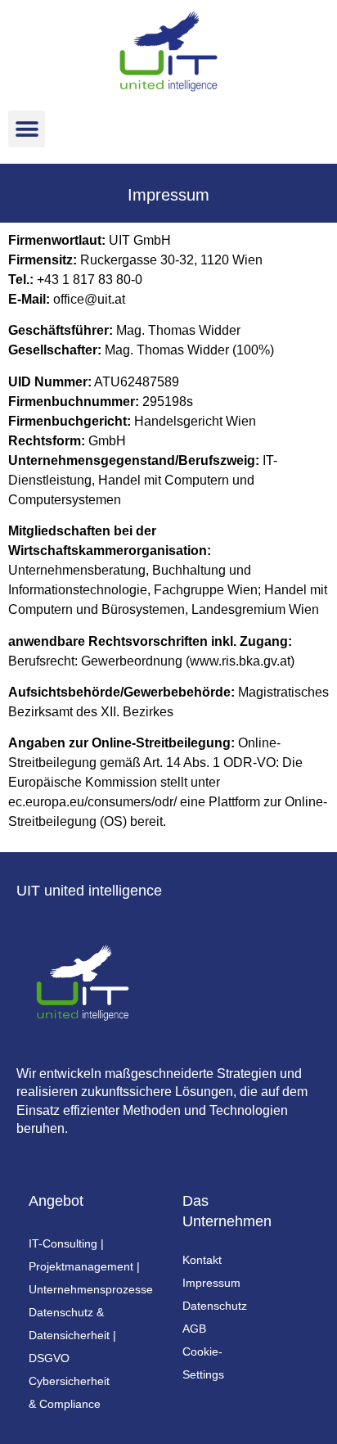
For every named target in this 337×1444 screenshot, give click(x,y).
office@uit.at (89, 299)
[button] (26, 129)
